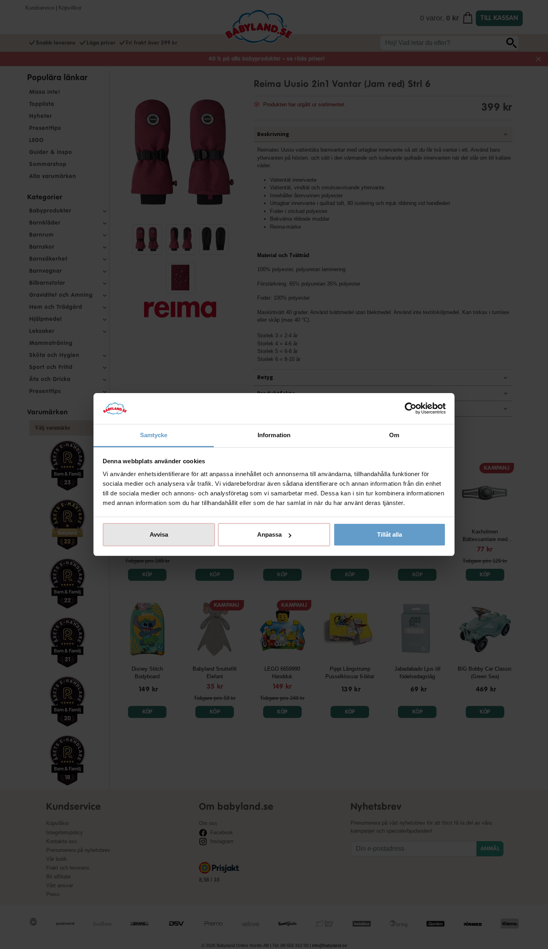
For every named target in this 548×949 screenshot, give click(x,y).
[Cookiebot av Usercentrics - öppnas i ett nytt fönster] (410, 409)
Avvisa (159, 534)
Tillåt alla (389, 534)
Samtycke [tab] (154, 435)
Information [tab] (274, 435)
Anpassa (269, 534)
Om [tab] (394, 435)
